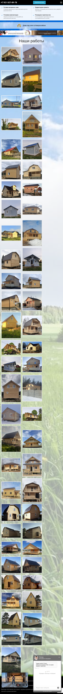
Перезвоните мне (39, 2)
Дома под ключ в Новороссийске (34, 25)
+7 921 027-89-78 (9, 2)
